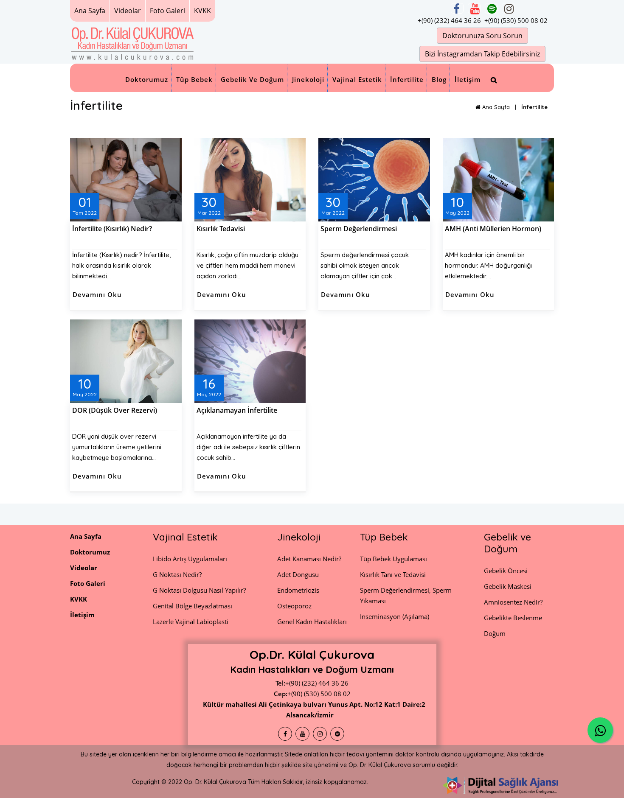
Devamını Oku (97, 294)
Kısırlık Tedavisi (221, 228)
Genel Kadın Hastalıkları (312, 621)
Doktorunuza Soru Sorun (482, 35)
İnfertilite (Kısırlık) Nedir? (112, 228)
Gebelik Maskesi (507, 586)
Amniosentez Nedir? (513, 602)
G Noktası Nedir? (177, 574)
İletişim (468, 79)
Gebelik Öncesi (506, 570)
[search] (494, 80)
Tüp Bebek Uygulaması (393, 558)
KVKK (202, 10)
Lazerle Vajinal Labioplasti (190, 621)
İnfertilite (407, 79)
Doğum (495, 633)
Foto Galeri (167, 10)
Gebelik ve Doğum (252, 79)
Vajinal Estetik (357, 79)
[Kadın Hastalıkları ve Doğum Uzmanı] (133, 42)
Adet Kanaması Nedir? (309, 558)
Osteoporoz (294, 606)
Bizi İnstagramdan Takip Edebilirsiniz (482, 54)
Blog (439, 79)
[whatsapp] (600, 730)
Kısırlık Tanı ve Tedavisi (393, 574)
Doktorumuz (146, 79)
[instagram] (508, 8)
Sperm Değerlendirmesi (358, 228)
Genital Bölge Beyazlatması (192, 606)
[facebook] (457, 8)
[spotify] (491, 8)
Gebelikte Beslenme (513, 617)
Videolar (127, 10)
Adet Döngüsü (298, 574)
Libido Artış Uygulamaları (190, 558)
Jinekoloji (308, 79)
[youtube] (474, 8)
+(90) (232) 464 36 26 (449, 20)
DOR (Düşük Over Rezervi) (114, 410)
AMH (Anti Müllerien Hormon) (493, 228)
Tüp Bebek (194, 79)
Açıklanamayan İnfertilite (237, 410)
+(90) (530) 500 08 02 (516, 20)
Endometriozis (298, 590)
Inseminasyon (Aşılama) (394, 616)
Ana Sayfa (89, 10)
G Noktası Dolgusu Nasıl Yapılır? (199, 590)
